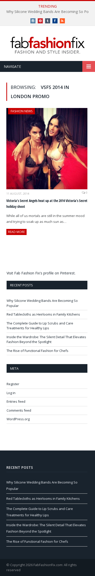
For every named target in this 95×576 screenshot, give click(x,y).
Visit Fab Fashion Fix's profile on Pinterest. (41, 273)
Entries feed (16, 401)
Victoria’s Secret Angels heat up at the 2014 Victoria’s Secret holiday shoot (46, 203)
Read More (16, 232)
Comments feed (19, 410)
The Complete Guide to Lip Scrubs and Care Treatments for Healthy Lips (40, 326)
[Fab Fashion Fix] (48, 45)
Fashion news (21, 111)
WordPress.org (18, 419)
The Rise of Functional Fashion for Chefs (37, 350)
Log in (11, 393)
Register (13, 384)
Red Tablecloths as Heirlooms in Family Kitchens (43, 314)
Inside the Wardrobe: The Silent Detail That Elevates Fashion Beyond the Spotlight (46, 339)
